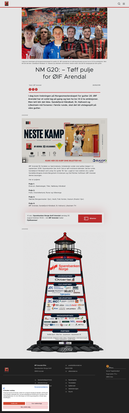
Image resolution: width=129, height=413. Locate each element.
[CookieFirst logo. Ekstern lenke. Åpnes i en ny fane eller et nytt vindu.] (4, 388)
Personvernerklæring (41, 387)
